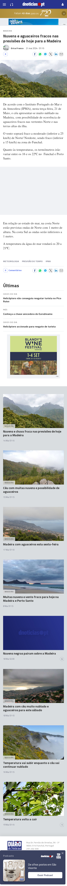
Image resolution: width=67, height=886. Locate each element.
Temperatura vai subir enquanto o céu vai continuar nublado (31, 764)
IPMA (48, 261)
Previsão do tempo (32, 261)
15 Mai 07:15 (8, 497)
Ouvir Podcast (45, 875)
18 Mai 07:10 (8, 715)
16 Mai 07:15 (8, 772)
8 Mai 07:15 (8, 606)
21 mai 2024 (35, 48)
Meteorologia (11, 261)
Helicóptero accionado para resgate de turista (29, 326)
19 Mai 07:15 (8, 824)
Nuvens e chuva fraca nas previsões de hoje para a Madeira (32, 433)
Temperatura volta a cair (20, 819)
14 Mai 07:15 (8, 440)
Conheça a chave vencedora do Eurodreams (27, 314)
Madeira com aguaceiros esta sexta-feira (31, 544)
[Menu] (4, 4)
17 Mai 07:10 (8, 549)
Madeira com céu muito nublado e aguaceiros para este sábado (26, 708)
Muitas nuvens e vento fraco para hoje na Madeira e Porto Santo (31, 598)
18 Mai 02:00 (8, 658)
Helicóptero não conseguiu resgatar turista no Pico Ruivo (32, 299)
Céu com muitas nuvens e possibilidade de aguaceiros (31, 489)
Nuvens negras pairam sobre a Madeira (29, 653)
